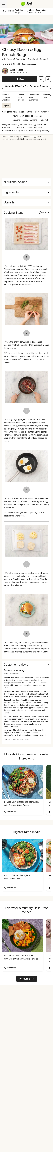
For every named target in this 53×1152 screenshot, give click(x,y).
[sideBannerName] (26, 159)
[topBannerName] (26, 19)
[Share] (48, 79)
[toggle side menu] (3, 4)
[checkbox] (3, 64)
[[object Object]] (41, 79)
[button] (26, 192)
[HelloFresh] (27, 4)
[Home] (3, 11)
